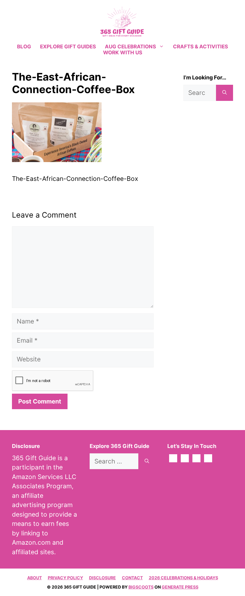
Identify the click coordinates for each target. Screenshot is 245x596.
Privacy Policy (65, 577)
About (34, 577)
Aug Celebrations (130, 47)
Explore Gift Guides (68, 47)
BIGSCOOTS (141, 586)
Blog (24, 47)
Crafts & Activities (200, 47)
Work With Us (122, 53)
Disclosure (102, 577)
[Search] (224, 93)
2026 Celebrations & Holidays (183, 577)
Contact (132, 577)
